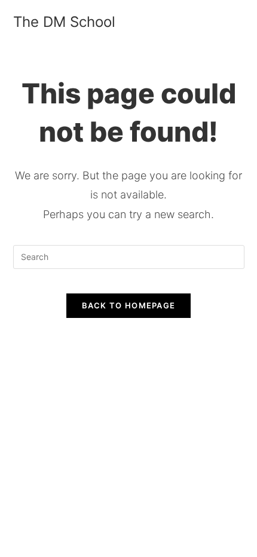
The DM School (64, 21)
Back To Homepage (129, 305)
